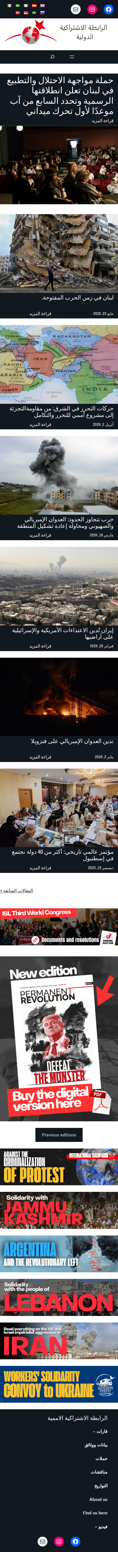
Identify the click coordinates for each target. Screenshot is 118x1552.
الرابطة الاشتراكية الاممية (77, 1418)
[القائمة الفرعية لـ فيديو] (96, 1526)
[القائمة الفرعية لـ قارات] (94, 1431)
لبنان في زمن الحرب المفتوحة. (77, 297)
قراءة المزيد (103, 120)
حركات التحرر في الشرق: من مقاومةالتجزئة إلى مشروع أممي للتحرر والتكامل (61, 411)
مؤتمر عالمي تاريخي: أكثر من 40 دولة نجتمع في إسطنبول (63, 855)
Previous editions (59, 1135)
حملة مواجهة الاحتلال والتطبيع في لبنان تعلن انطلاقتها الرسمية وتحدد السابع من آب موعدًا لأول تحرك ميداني (60, 95)
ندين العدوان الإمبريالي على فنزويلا (72, 741)
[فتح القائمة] (72, 57)
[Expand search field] (52, 57)
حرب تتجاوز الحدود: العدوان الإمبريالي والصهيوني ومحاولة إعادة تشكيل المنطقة (65, 522)
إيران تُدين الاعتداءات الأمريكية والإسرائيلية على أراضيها (63, 633)
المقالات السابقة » (16, 890)
